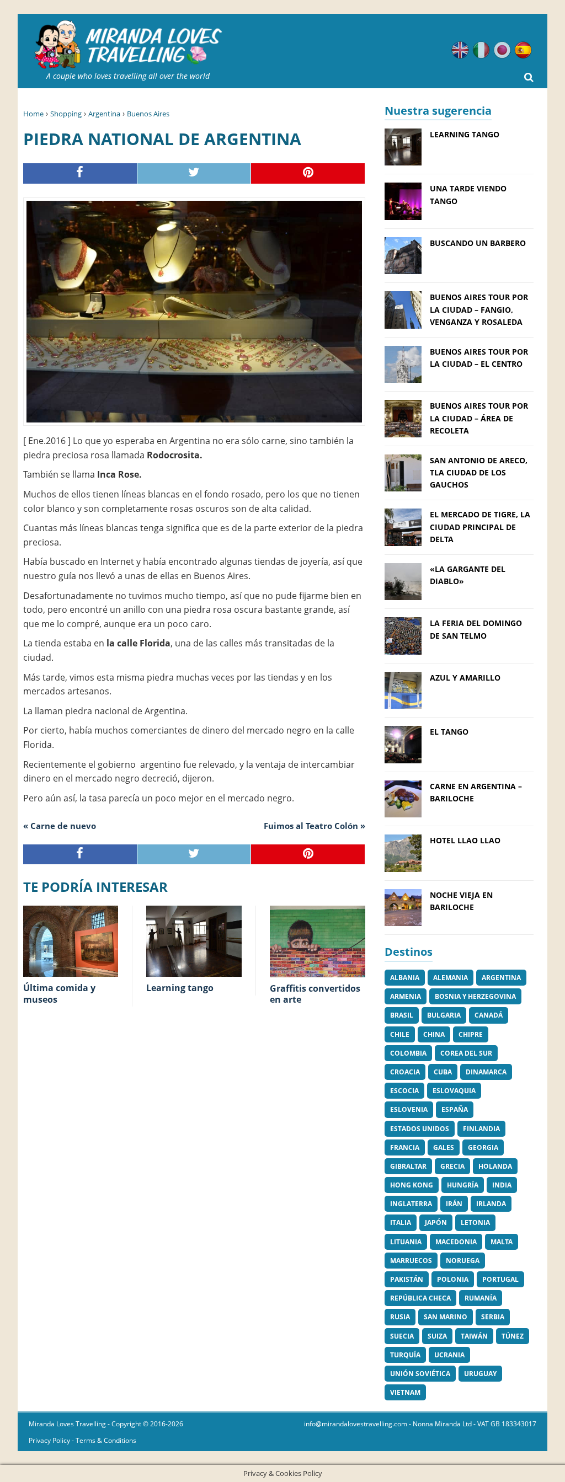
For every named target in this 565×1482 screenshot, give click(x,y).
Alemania (450, 977)
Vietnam (405, 1392)
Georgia (483, 1147)
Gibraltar (408, 1166)
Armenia (405, 996)
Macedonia (456, 1241)
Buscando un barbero (478, 243)
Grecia (452, 1166)
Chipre (471, 1034)
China (434, 1034)
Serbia (492, 1317)
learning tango (180, 988)
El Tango (449, 731)
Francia (404, 1147)
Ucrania (449, 1355)
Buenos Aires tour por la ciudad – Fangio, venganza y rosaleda (479, 309)
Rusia (400, 1317)
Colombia (408, 1053)
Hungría (462, 1185)
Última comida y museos (59, 993)
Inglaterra (411, 1203)
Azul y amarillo (465, 677)
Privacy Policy (49, 1440)
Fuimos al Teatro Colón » (314, 825)
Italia (400, 1222)
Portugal (500, 1279)
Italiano (481, 50)
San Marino (445, 1317)
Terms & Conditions (106, 1440)
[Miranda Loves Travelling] (128, 44)
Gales (443, 1147)
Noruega (462, 1260)
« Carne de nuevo (59, 825)
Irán (454, 1203)
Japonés (502, 50)
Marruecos (411, 1260)
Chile (399, 1034)
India (501, 1185)
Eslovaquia (454, 1090)
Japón (436, 1222)
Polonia (452, 1279)
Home (33, 114)
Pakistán (406, 1279)
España (454, 1109)
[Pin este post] (308, 173)
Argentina (104, 114)
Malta (502, 1241)
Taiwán (474, 1336)
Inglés (460, 50)
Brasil (401, 1015)
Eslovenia (409, 1109)
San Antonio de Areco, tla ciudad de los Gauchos (478, 472)
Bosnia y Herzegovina (475, 996)
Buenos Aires (148, 114)
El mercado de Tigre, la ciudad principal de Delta (480, 526)
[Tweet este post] (194, 173)
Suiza (437, 1336)
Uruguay (480, 1373)
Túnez (513, 1336)
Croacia (405, 1072)
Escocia (404, 1090)
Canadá (489, 1015)
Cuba (443, 1072)
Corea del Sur (466, 1053)
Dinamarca (486, 1072)
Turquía (405, 1355)
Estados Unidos (419, 1128)
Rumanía (481, 1298)
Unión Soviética (420, 1373)
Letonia (475, 1222)
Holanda (495, 1166)
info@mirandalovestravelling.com (355, 1424)
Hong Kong (411, 1185)
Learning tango (464, 134)
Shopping (66, 114)
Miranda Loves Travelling (67, 1424)
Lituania (406, 1241)
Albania (404, 977)
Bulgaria (444, 1015)
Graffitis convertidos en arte (315, 994)
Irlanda (491, 1203)
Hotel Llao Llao (465, 840)
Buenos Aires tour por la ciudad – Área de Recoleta (479, 418)
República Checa (420, 1298)
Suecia (402, 1336)
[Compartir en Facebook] (80, 173)
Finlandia (481, 1128)
